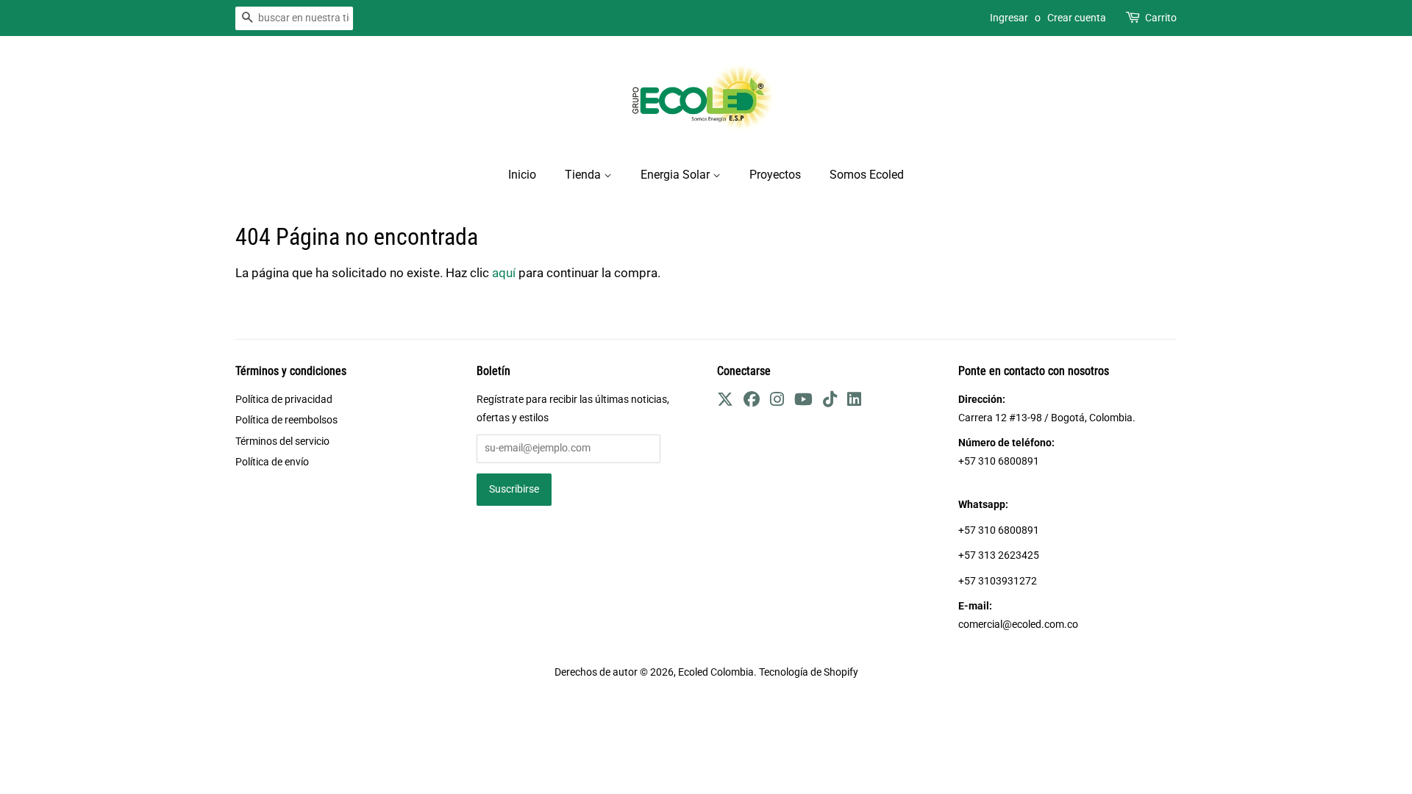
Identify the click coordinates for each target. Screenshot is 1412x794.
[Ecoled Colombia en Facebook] (752, 402)
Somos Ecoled (867, 175)
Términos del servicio (282, 441)
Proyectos (775, 175)
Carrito (1161, 18)
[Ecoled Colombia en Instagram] (777, 402)
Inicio (522, 175)
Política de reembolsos (286, 420)
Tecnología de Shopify (808, 672)
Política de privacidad (283, 399)
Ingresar (1009, 18)
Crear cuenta (1076, 18)
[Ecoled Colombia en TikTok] (830, 402)
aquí (504, 272)
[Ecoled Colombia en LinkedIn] (854, 402)
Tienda (584, 175)
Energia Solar (677, 175)
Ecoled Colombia (716, 672)
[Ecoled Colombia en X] (725, 402)
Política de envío (272, 462)
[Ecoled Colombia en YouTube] (803, 402)
